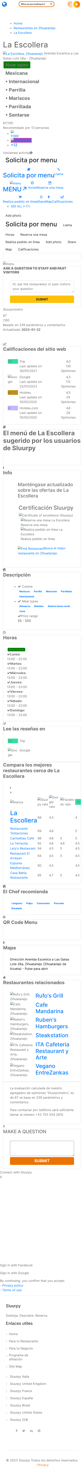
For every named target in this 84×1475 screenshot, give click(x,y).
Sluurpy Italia (19, 1376)
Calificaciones (28, 249)
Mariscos (24, 591)
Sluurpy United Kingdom (28, 1384)
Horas (9, 234)
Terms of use (11, 1290)
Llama (67, 225)
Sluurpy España (21, 1398)
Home (13, 1334)
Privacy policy (12, 1285)
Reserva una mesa (33, 234)
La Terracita (19, 843)
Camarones (43, 903)
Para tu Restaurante (23, 1341)
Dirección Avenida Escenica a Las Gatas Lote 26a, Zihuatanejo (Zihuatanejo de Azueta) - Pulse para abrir (39, 964)
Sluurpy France (21, 1391)
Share (72, 242)
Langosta (17, 903)
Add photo (13, 215)
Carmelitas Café (22, 838)
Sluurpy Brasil (20, 1405)
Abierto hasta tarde (59, 606)
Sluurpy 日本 (19, 1420)
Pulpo (29, 903)
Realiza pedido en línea (22, 242)
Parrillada (66, 591)
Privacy (43, 1465)
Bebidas (39, 606)
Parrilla (38, 591)
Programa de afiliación (18, 1357)
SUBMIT (42, 299)
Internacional (26, 596)
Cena (22, 611)
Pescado (59, 903)
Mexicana (51, 591)
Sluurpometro (13, 309)
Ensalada (17, 908)
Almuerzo (24, 606)
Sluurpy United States (26, 1412)
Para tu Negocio (21, 1348)
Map (8, 249)
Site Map (15, 1366)
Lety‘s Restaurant (23, 848)
